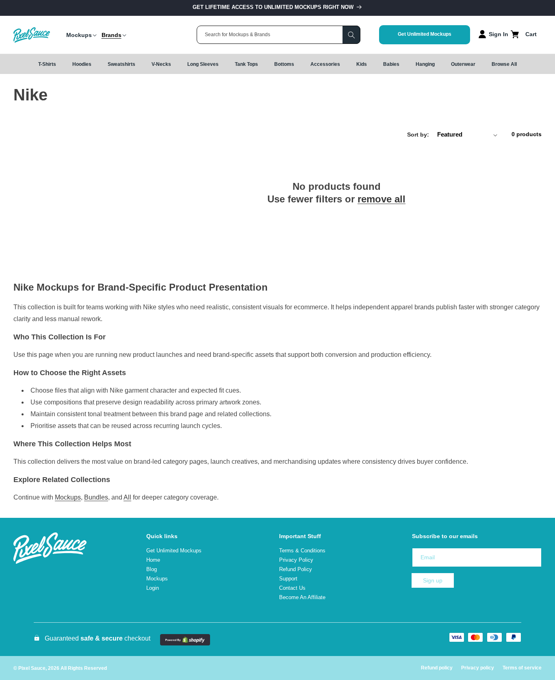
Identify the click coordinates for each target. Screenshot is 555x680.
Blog (151, 569)
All (127, 497)
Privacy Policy (296, 560)
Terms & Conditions (302, 551)
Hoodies (81, 64)
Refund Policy (295, 569)
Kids (361, 64)
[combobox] (278, 35)
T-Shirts (47, 64)
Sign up (432, 580)
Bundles (96, 497)
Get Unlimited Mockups (424, 34)
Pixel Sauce (32, 668)
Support (288, 579)
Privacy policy (477, 668)
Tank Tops (246, 64)
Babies (391, 64)
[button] (79, 34)
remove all (381, 198)
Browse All (504, 64)
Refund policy (437, 668)
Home (153, 560)
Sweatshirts (121, 64)
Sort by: (418, 134)
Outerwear (463, 64)
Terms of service (522, 668)
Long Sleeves (203, 64)
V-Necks (161, 64)
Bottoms (284, 64)
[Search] (351, 35)
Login (152, 588)
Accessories (325, 64)
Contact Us (292, 588)
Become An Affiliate (302, 597)
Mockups (68, 497)
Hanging (425, 64)
